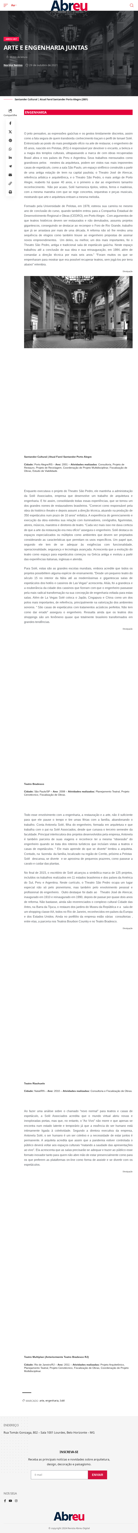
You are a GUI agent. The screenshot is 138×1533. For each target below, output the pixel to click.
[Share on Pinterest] (10, 140)
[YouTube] (10, 1501)
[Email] (10, 175)
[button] (7, 5)
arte (42, 1400)
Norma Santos (13, 65)
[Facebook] (5, 1501)
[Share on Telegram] (10, 166)
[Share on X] (10, 132)
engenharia (52, 1400)
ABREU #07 (11, 39)
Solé (62, 1400)
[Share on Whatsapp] (10, 149)
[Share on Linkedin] (10, 157)
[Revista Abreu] (69, 5)
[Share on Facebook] (10, 123)
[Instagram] (16, 1501)
